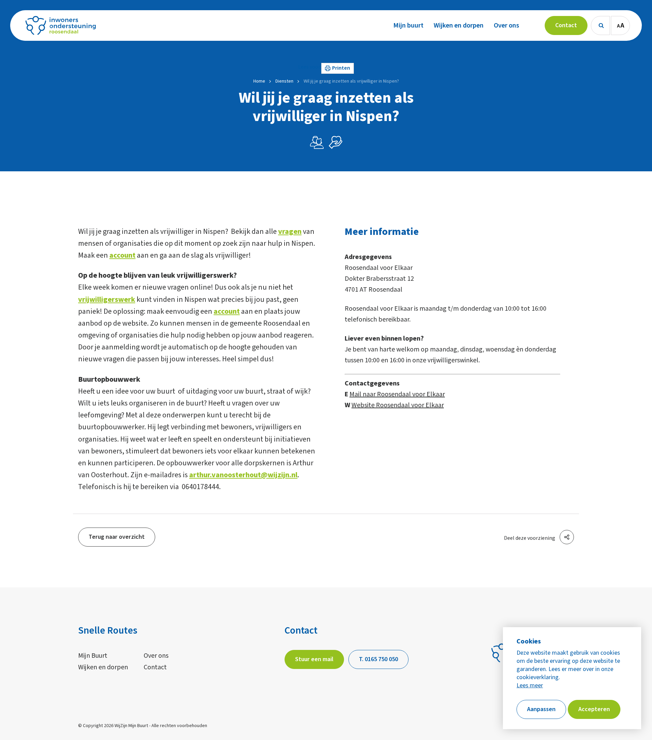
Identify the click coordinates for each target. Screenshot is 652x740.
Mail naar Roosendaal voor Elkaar (397, 394)
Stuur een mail (314, 659)
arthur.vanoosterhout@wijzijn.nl (243, 474)
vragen (290, 231)
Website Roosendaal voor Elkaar (397, 405)
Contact (155, 667)
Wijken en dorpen (103, 667)
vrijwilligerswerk (106, 299)
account (122, 255)
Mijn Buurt (92, 655)
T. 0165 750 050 (378, 659)
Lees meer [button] (530, 686)
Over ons (156, 655)
